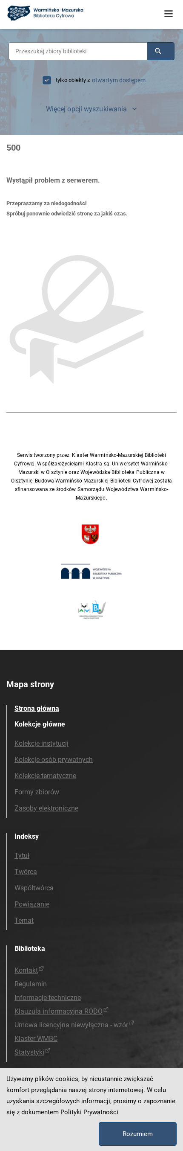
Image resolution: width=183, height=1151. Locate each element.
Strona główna (36, 708)
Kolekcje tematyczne (45, 776)
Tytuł (21, 856)
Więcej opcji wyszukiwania (86, 109)
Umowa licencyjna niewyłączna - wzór (71, 1025)
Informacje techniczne (47, 998)
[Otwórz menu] (168, 14)
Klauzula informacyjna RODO (58, 1011)
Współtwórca (34, 888)
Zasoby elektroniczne (46, 808)
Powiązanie (31, 904)
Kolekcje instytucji (41, 743)
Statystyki (29, 1052)
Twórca (25, 872)
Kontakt (26, 970)
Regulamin (30, 984)
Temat (24, 920)
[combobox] (78, 51)
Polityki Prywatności (89, 1112)
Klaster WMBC (35, 1039)
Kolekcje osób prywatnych (53, 760)
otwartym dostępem (119, 80)
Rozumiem (138, 1134)
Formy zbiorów (36, 792)
